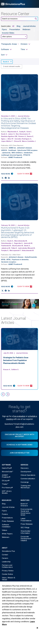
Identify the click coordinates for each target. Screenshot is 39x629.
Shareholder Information (25, 532)
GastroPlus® (7, 468)
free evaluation (19, 416)
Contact (5, 555)
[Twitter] (2, 177)
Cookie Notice (7, 574)
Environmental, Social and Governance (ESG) (27, 512)
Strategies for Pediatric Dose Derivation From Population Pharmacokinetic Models (15, 360)
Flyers (4, 29)
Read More (5, 174)
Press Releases (8, 521)
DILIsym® (5, 481)
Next (7, 394)
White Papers (7, 534)
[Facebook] (5, 177)
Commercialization (28, 479)
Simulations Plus (8, 551)
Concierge (25, 482)
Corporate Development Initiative (26, 539)
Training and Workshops (25, 487)
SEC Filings (25, 527)
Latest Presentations (26, 519)
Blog (18, 26)
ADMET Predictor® (6, 476)
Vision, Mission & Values (8, 579)
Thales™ (5, 484)
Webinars (26, 29)
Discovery (24, 468)
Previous (3, 394)
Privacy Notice (7, 571)
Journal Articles (29, 26)
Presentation (14, 29)
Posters (5, 514)
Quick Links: (6, 26)
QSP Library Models (7, 492)
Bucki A (6, 62)
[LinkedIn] (8, 177)
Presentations (7, 518)
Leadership (6, 562)
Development (26, 472)
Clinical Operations (28, 475)
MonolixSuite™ (7, 472)
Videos (4, 530)
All (13, 26)
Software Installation (6, 526)
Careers (5, 558)
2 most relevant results (11, 66)
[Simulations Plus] (13, 4)
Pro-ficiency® (7, 488)
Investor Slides (8, 33)
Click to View (23, 174)
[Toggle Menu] (35, 4)
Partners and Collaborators (7, 566)
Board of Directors (24, 505)
